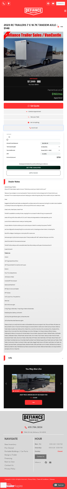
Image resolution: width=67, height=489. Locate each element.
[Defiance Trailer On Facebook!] (48, 3)
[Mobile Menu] (65, 11)
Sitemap (52, 479)
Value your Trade (34, 117)
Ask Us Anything (34, 122)
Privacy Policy (10, 469)
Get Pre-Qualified (33, 168)
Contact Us (61, 3)
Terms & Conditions (43, 479)
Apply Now (33, 173)
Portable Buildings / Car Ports (16, 451)
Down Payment (9, 134)
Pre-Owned (9, 448)
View (33, 402)
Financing (8, 458)
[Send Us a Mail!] (53, 3)
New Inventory (10, 444)
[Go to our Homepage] (33, 418)
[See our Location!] (8, 3)
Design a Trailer (11, 455)
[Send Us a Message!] (3, 3)
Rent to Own (10, 462)
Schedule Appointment (34, 111)
